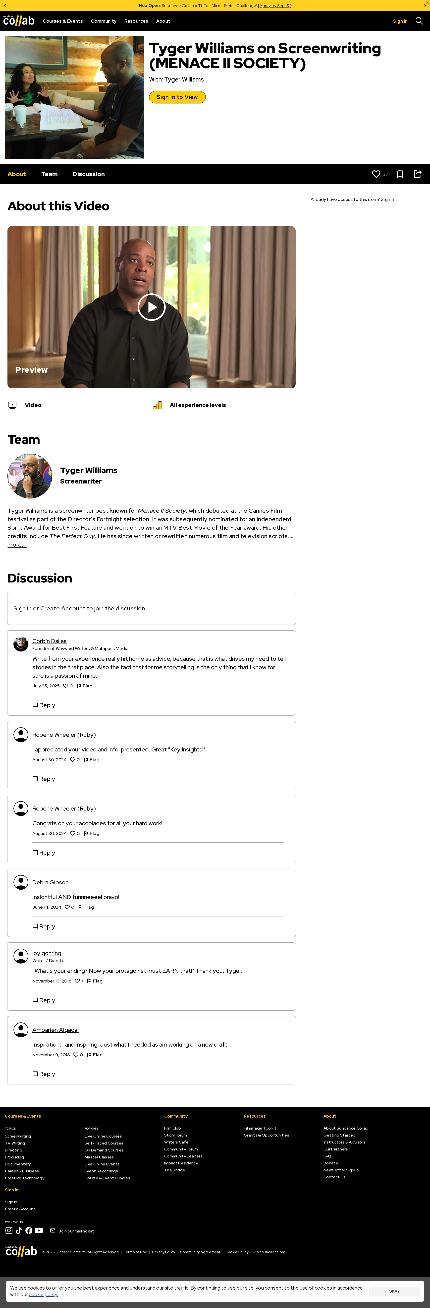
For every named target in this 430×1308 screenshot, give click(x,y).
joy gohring (46, 953)
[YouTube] (39, 1230)
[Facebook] (29, 1230)
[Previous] (5, 5)
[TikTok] (19, 1230)
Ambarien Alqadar (55, 1030)
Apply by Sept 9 (275, 5)
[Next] (425, 5)
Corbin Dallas (49, 641)
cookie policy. (43, 1294)
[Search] (420, 21)
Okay (394, 1291)
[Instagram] (9, 1230)
